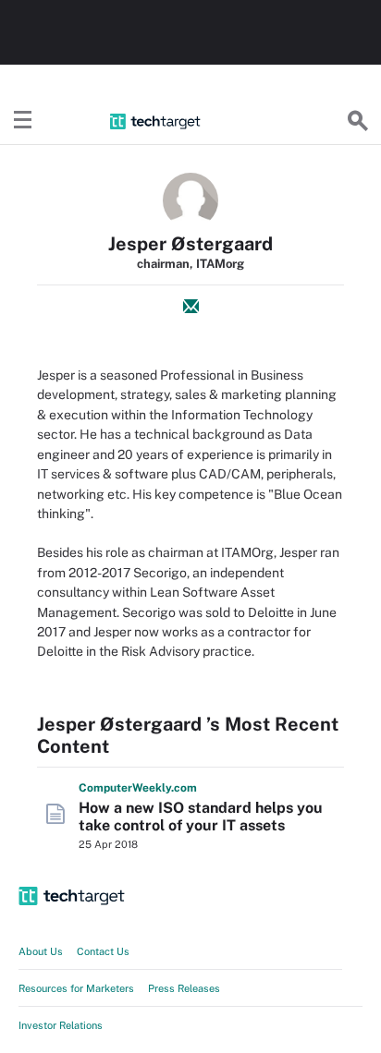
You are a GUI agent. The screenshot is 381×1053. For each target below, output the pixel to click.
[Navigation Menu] (23, 121)
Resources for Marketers (76, 988)
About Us (40, 951)
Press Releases (184, 988)
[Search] (358, 121)
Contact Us (103, 951)
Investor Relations (60, 1025)
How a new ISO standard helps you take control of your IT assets (201, 816)
